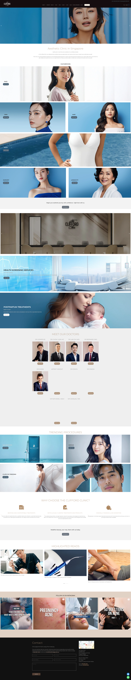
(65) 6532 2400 (117, 1)
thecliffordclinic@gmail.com (52, 652)
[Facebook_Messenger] (128, 674)
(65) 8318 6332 (126, 1)
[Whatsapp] (128, 677)
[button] (1, 25)
